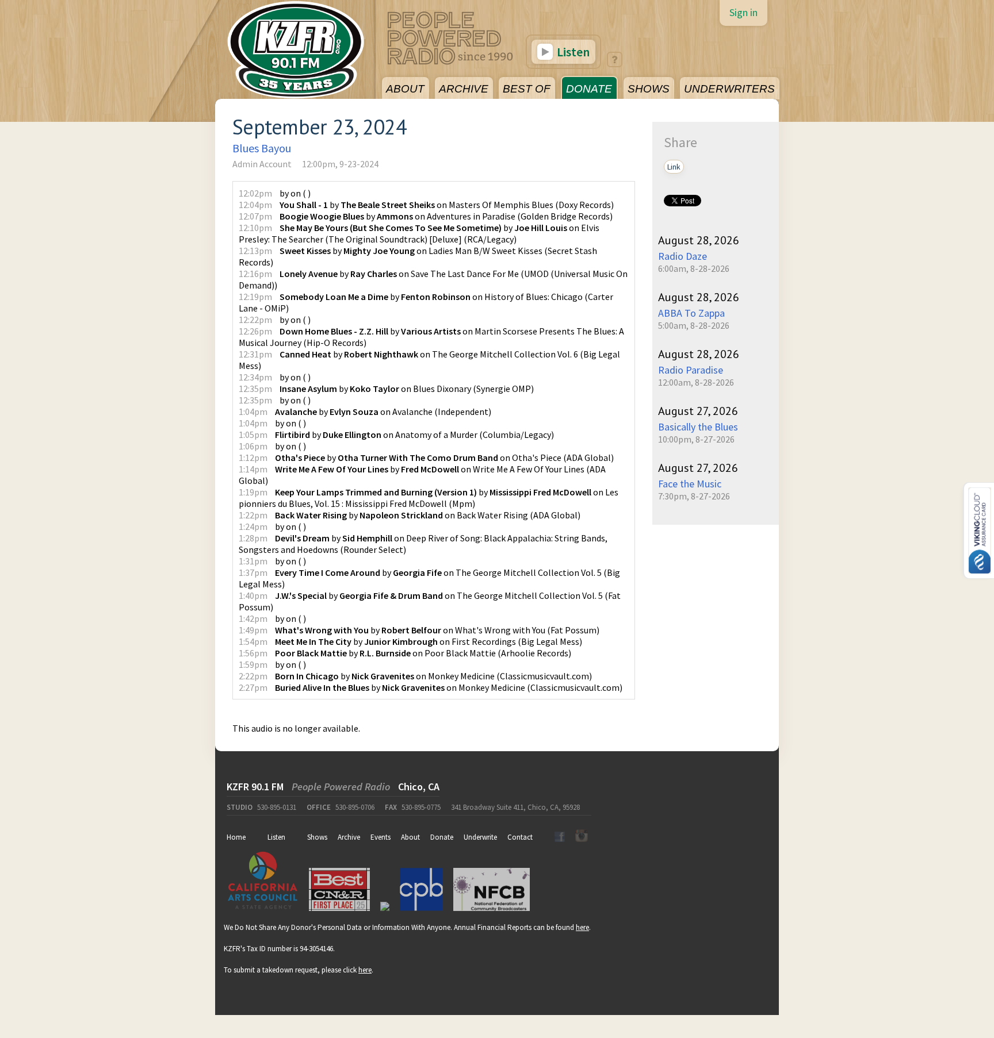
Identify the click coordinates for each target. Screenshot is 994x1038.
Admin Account (262, 164)
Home (236, 837)
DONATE (589, 89)
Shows (317, 837)
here (582, 927)
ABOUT (405, 89)
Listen (572, 52)
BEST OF (526, 89)
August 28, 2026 (698, 240)
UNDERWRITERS (729, 89)
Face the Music (689, 483)
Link (673, 167)
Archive (349, 837)
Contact (520, 837)
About (410, 837)
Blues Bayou (261, 148)
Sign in (743, 12)
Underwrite (480, 837)
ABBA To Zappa (691, 313)
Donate (441, 837)
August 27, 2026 (698, 410)
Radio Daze (682, 256)
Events (380, 837)
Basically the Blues (698, 426)
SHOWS (649, 89)
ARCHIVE (463, 89)
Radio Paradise (690, 369)
